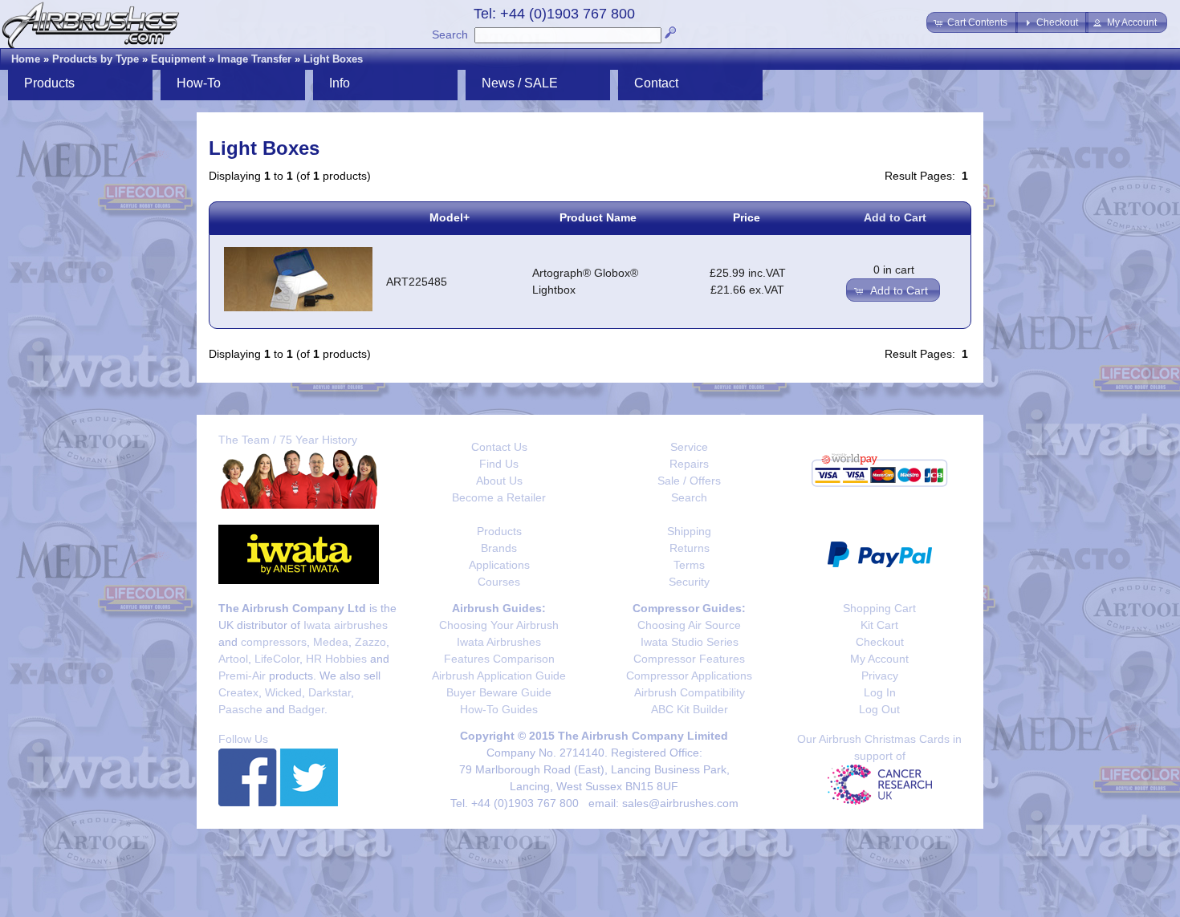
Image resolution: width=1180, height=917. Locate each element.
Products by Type (95, 59)
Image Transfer (254, 59)
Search (450, 34)
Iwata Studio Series (690, 641)
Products (499, 531)
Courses (499, 581)
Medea (330, 641)
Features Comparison (499, 658)
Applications (499, 564)
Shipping (689, 531)
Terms (689, 564)
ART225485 (416, 281)
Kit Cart (879, 625)
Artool (233, 658)
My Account (879, 658)
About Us (499, 480)
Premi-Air (242, 675)
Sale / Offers (689, 480)
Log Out (879, 709)
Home (25, 59)
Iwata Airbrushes (499, 641)
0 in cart (893, 269)
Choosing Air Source (689, 625)
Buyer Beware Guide (498, 692)
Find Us (499, 463)
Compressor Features (689, 658)
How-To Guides (499, 709)
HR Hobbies (336, 658)
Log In (880, 692)
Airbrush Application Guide (499, 675)
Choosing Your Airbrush (499, 625)
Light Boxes (333, 59)
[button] (972, 22)
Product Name (598, 217)
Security (689, 581)
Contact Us (499, 446)
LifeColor (276, 658)
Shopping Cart (879, 608)
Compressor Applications (689, 675)
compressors (274, 641)
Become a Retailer (499, 497)
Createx (238, 692)
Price (746, 217)
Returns (689, 548)
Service (689, 446)
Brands (499, 548)
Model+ (449, 217)
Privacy (879, 675)
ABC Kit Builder (689, 709)
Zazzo (370, 641)
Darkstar (329, 692)
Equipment (178, 59)
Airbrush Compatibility (689, 692)
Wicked (283, 692)
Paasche (240, 709)
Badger (306, 709)
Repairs (689, 463)
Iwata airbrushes (345, 625)
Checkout (880, 641)
